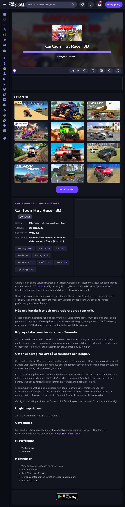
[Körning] (4, 89)
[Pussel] (4, 104)
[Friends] (82, 5)
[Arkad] (4, 63)
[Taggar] (4, 138)
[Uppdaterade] (4, 34)
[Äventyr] (4, 68)
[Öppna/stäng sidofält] (5, 4)
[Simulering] (4, 110)
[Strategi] (4, 125)
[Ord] (4, 99)
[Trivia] (4, 130)
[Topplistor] (4, 50)
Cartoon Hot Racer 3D (49, 203)
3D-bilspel (39, 286)
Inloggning (113, 4)
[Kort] (4, 94)
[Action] (4, 58)
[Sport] (4, 120)
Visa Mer (69, 189)
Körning (26, 203)
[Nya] (4, 24)
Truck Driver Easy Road (67, 433)
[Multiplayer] (4, 45)
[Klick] (4, 84)
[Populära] (4, 29)
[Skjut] (4, 115)
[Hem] (4, 14)
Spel (17, 203)
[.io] (4, 79)
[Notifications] (99, 5)
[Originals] (4, 40)
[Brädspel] (4, 73)
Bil (34, 203)
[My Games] (91, 5)
